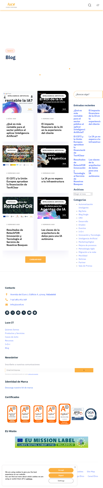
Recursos (9, 340)
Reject (61, 475)
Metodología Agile (87, 248)
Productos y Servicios (14, 333)
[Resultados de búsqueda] (88, 99)
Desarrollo (83, 221)
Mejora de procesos (87, 245)
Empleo (82, 224)
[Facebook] (18, 313)
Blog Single (83, 214)
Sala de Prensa (85, 266)
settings (29, 479)
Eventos (82, 228)
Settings (61, 481)
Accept (61, 470)
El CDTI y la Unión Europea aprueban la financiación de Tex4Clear (80, 146)
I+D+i (81, 231)
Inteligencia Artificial (18, 96)
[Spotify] (35, 313)
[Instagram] (13, 313)
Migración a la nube (87, 252)
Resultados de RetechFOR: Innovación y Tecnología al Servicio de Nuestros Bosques (80, 171)
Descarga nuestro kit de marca (19, 387)
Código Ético (78, 476)
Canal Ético (93, 476)
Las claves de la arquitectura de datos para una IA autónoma (95, 167)
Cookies (79, 471)
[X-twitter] (24, 313)
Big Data (82, 211)
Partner (82, 262)
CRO (81, 218)
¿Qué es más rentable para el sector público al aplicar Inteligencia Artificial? (80, 121)
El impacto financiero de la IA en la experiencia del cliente (95, 117)
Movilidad (83, 255)
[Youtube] (29, 313)
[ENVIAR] (84, 370)
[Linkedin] (7, 313)
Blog (7, 348)
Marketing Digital (86, 242)
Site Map (91, 471)
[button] (90, 5)
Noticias (12, 150)
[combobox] (88, 94)
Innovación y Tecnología (89, 235)
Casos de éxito (11, 337)
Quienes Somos (12, 329)
